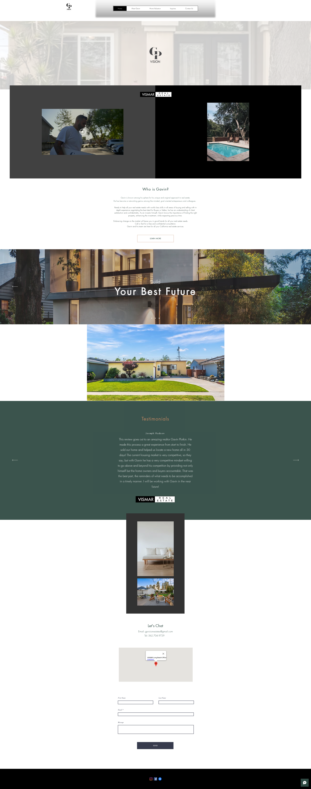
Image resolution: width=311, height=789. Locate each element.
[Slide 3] (159, 318)
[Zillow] (160, 778)
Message (121, 722)
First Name (122, 698)
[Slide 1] (151, 318)
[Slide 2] (155, 318)
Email (120, 710)
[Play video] (83, 132)
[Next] (296, 287)
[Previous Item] (210, 132)
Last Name (162, 698)
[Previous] (15, 287)
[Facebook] (155, 778)
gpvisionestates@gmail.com (159, 631)
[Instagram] (151, 778)
